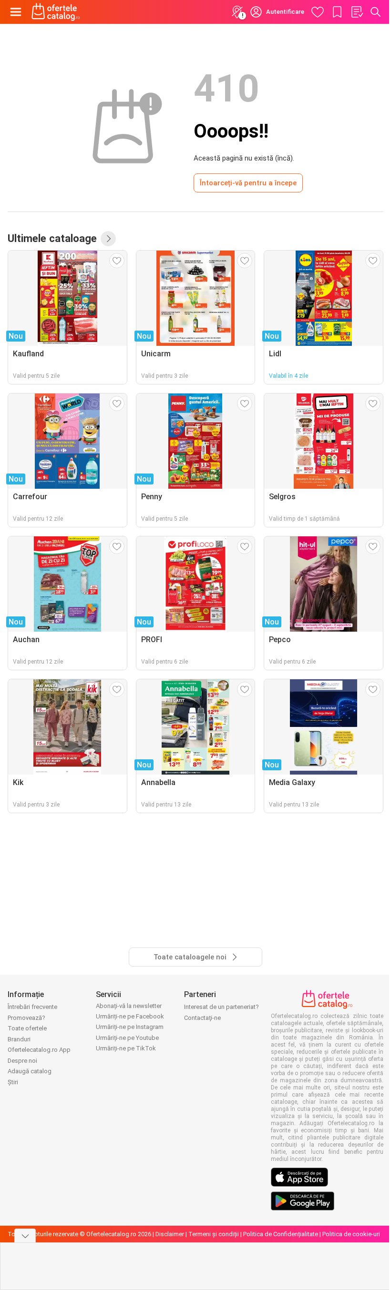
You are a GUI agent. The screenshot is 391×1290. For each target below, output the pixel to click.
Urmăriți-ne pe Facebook (130, 1016)
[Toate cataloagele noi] (108, 238)
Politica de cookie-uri (351, 1234)
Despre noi (22, 1060)
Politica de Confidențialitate (280, 1234)
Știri (13, 1082)
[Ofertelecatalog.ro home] (55, 12)
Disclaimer (169, 1234)
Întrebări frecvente (32, 1006)
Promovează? (26, 1017)
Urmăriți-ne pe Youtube (127, 1037)
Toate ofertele (27, 1028)
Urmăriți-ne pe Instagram (130, 1026)
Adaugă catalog (29, 1071)
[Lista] (356, 12)
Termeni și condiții (213, 1234)
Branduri (19, 1039)
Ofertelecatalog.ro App (39, 1049)
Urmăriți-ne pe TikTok (126, 1048)
